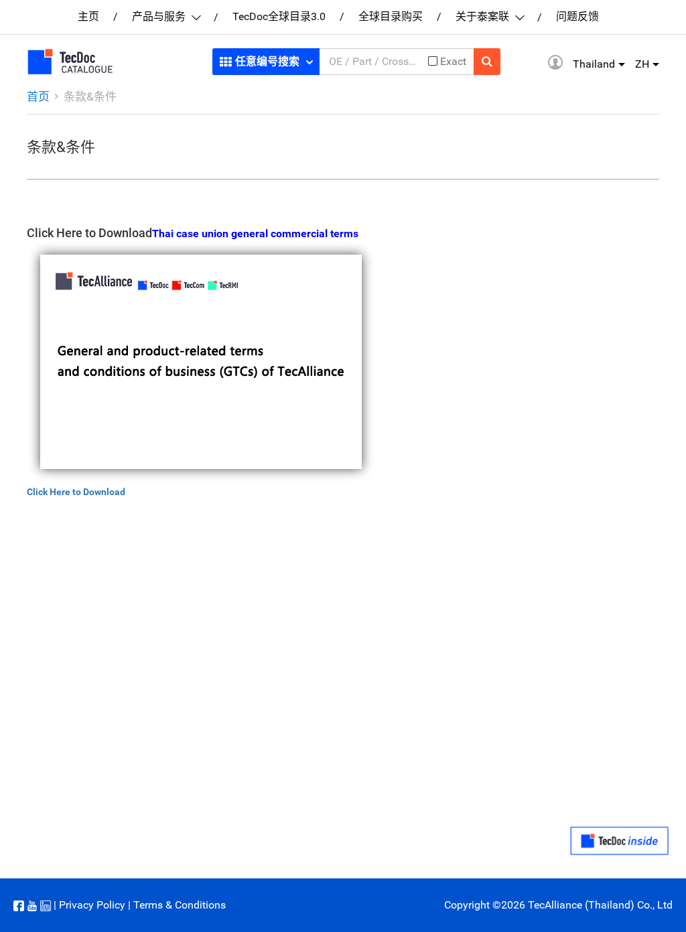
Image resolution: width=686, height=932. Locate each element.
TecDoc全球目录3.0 (279, 16)
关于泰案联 (484, 16)
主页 (88, 16)
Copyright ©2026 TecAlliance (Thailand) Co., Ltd (558, 904)
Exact (453, 61)
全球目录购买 (390, 16)
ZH (642, 64)
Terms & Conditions (179, 904)
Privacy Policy (92, 904)
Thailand (594, 64)
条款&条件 (90, 96)
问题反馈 (577, 16)
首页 (38, 96)
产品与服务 (160, 16)
